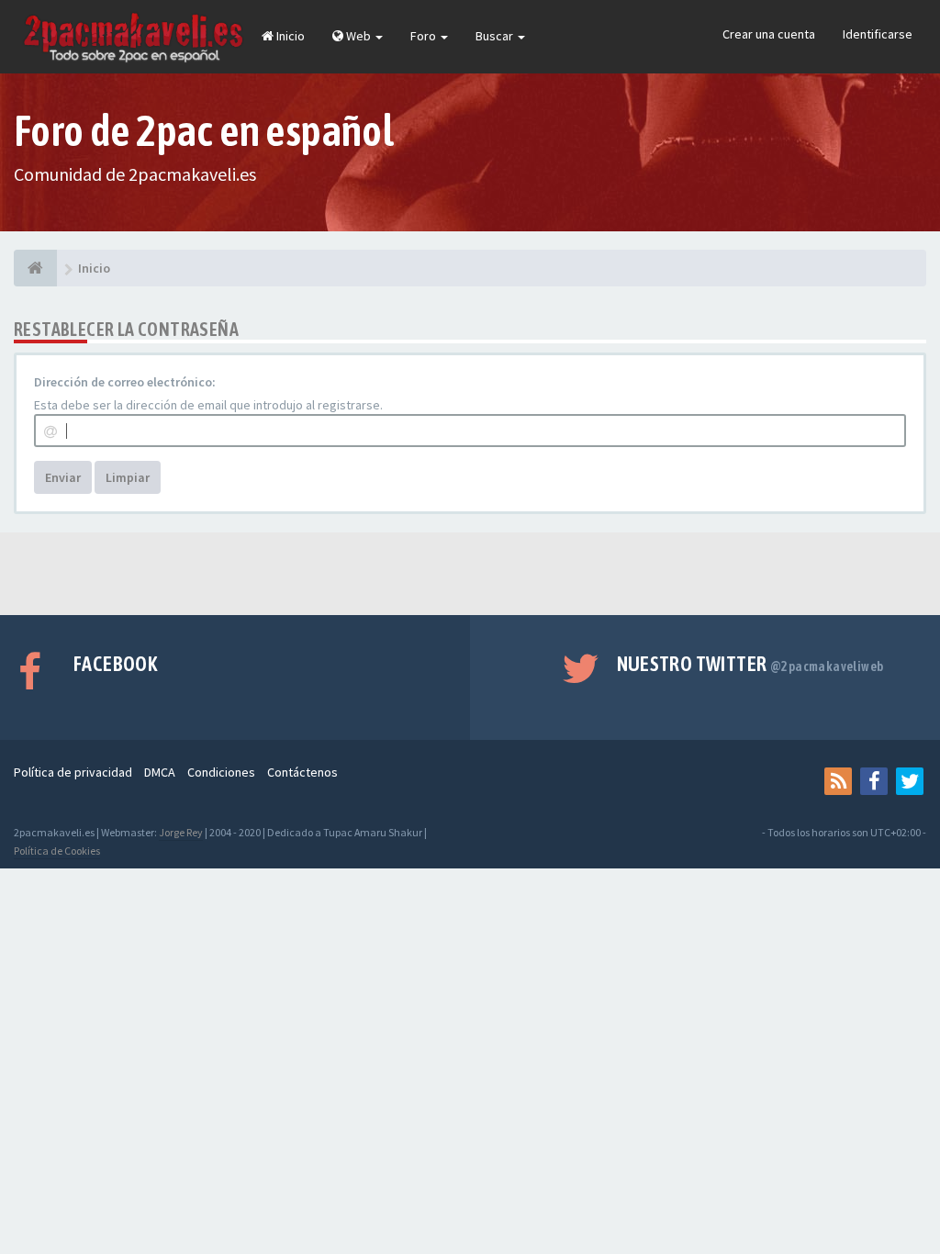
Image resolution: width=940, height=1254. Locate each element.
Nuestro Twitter (750, 664)
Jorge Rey (181, 832)
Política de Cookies (57, 850)
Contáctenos (302, 772)
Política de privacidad (73, 772)
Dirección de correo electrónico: (125, 382)
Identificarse (877, 34)
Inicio (289, 36)
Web (358, 36)
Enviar (63, 477)
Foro (424, 36)
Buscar (496, 36)
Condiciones (221, 772)
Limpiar (128, 477)
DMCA (159, 772)
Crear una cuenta (768, 34)
